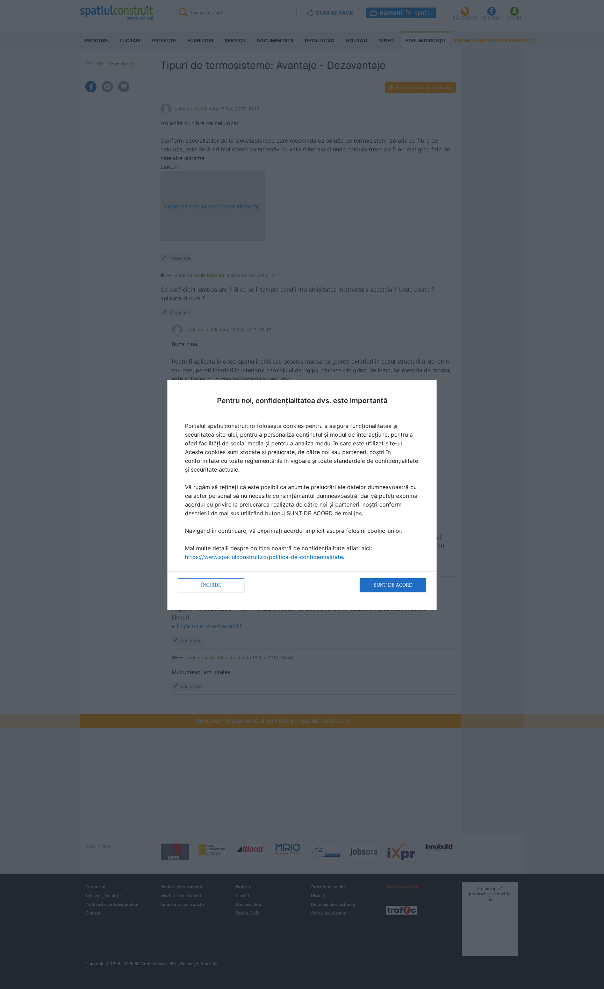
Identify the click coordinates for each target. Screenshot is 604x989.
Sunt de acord (393, 585)
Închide (211, 585)
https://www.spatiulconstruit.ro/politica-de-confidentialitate (264, 556)
